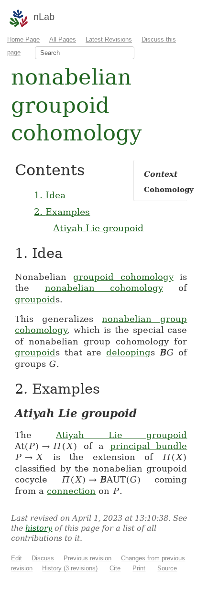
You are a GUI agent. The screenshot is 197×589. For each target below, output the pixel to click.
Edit (16, 558)
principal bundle (148, 446)
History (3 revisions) (70, 568)
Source (167, 568)
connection (71, 491)
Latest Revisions (109, 39)
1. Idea (50, 195)
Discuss (43, 558)
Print (138, 568)
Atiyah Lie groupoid (98, 228)
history (38, 528)
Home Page (23, 39)
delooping (128, 352)
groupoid (35, 299)
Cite (114, 568)
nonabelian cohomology (104, 288)
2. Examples (62, 211)
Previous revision (87, 558)
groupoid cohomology (123, 277)
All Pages (62, 39)
